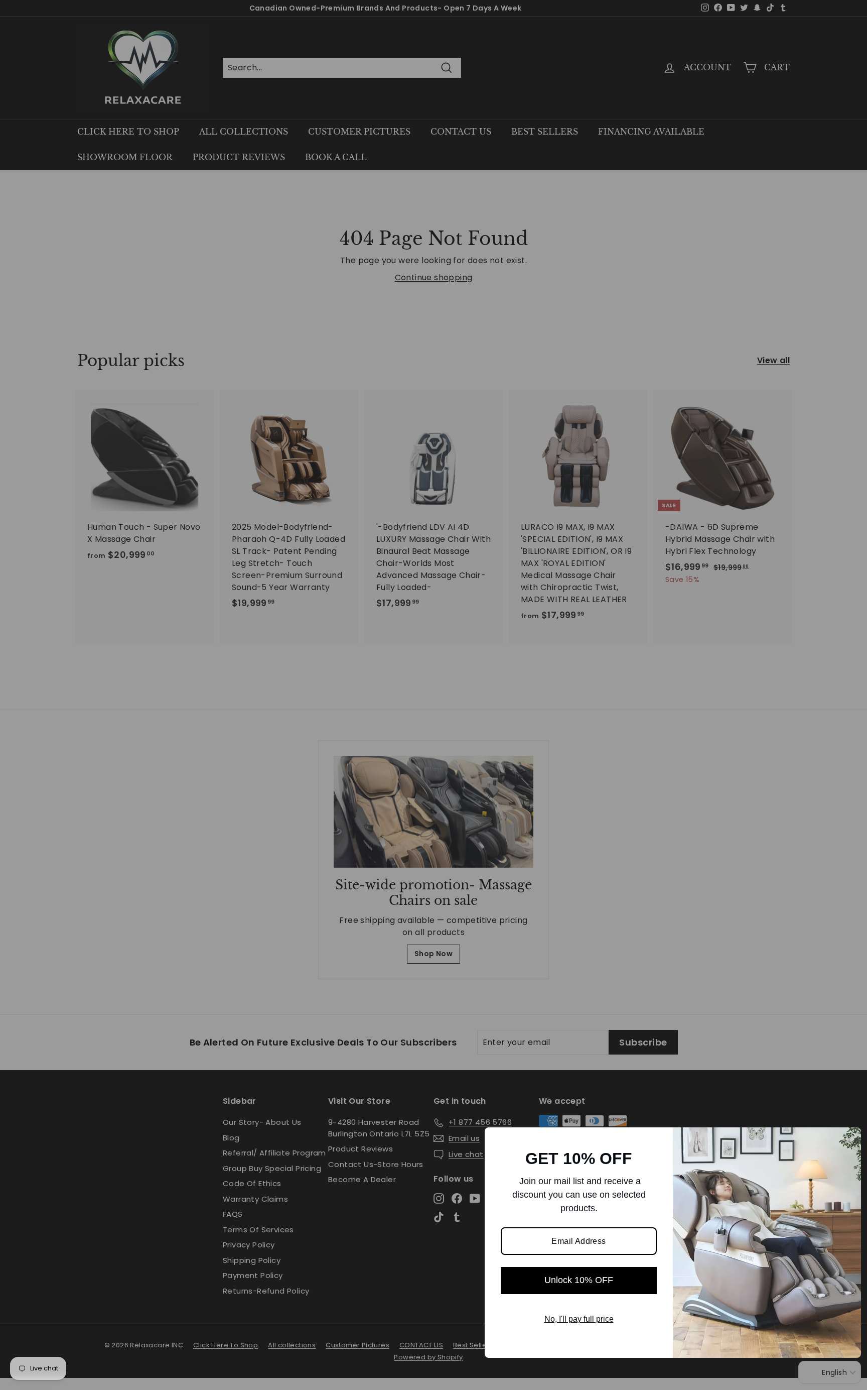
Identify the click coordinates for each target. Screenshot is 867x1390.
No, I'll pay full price (579, 1319)
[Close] (849, 1139)
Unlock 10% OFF (578, 1280)
